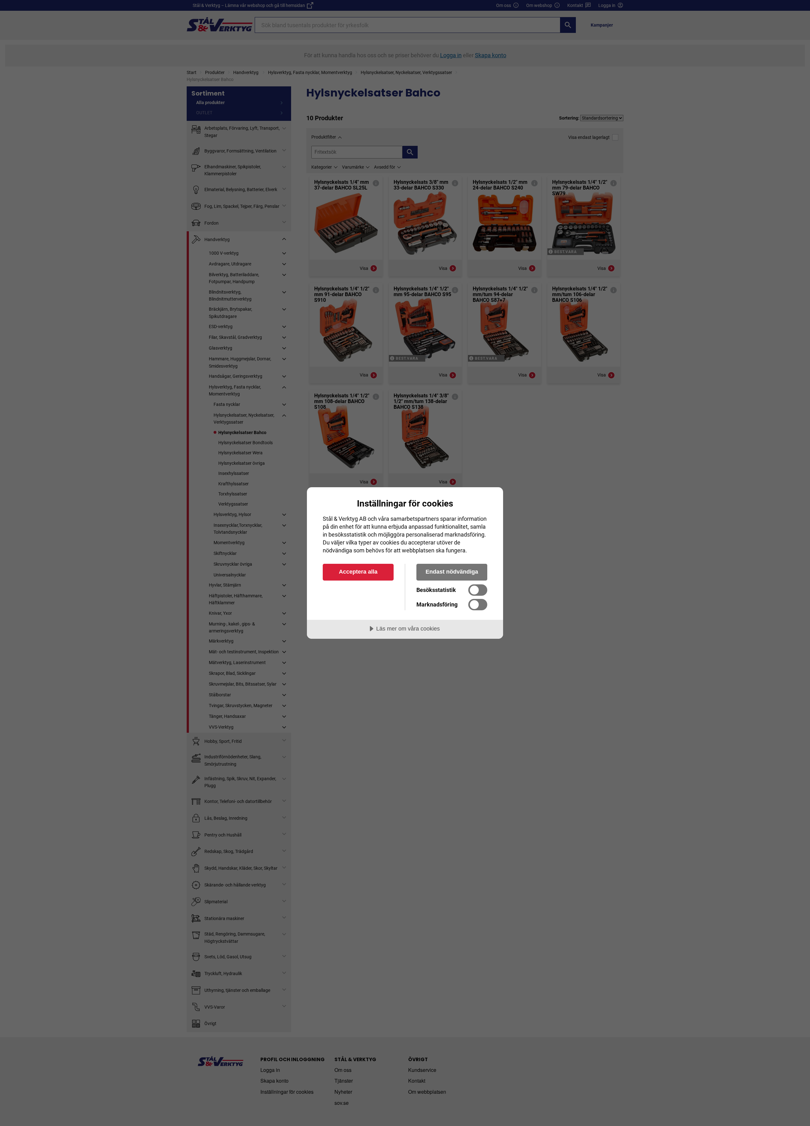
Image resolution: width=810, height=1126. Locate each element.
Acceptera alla (358, 572)
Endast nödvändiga (452, 572)
